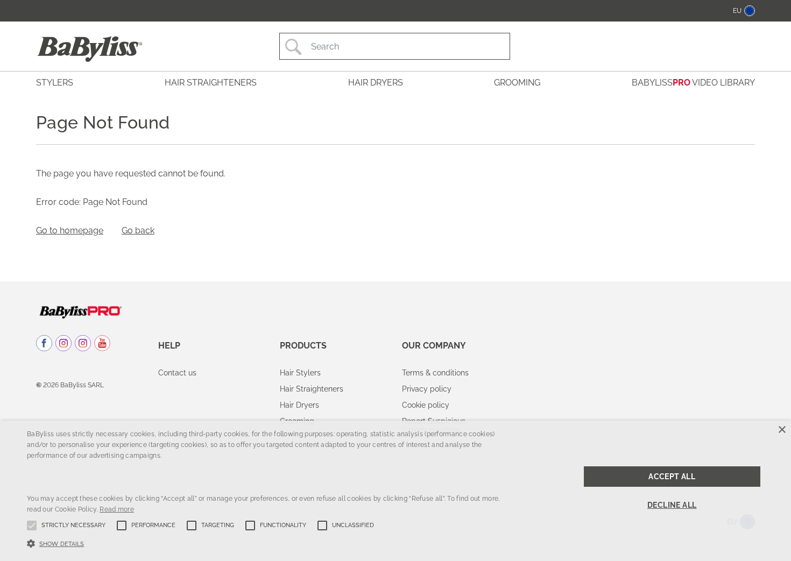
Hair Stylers (300, 372)
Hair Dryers (299, 405)
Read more (117, 509)
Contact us (177, 372)
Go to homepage (69, 230)
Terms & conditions (435, 372)
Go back (138, 230)
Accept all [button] (671, 476)
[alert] (395, 491)
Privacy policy (426, 389)
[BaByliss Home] (90, 49)
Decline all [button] (671, 505)
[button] (266, 543)
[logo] (80, 311)
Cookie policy (425, 405)
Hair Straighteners (311, 389)
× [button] (782, 430)
